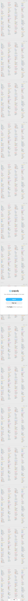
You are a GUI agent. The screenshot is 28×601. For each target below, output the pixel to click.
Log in (14, 299)
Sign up (14, 303)
